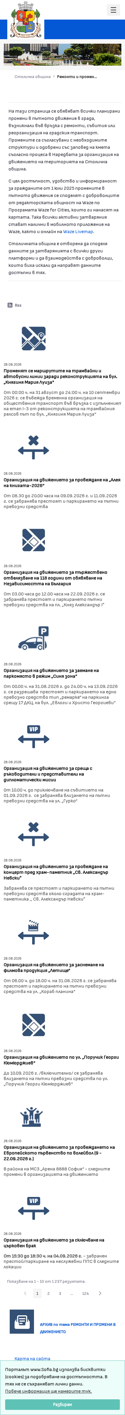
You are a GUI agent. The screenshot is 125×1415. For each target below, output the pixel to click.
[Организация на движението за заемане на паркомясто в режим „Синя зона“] (33, 637)
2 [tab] (82, 57)
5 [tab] (100, 57)
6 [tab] (106, 57)
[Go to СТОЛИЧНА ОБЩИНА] (26, 19)
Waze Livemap (78, 231)
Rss (18, 305)
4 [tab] (94, 57)
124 (87, 1294)
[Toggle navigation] (113, 10)
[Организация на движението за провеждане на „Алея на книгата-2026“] (33, 447)
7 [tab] (112, 57)
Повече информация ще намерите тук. (48, 1391)
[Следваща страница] (100, 1293)
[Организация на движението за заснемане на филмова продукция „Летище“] (33, 932)
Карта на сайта (32, 1358)
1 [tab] (76, 57)
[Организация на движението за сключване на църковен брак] (33, 1207)
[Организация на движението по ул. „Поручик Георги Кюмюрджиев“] (33, 1024)
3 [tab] (88, 57)
